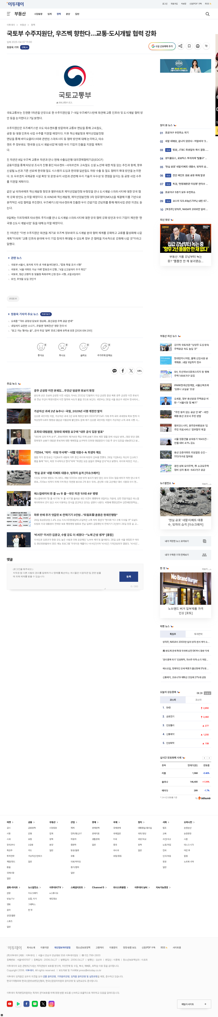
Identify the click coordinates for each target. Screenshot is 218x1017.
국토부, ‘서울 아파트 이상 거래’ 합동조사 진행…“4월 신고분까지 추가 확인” (49, 269)
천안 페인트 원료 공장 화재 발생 (185, 175)
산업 (73, 822)
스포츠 (9, 921)
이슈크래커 (32, 893)
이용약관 (45, 947)
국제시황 (10, 873)
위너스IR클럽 (119, 887)
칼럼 (186, 856)
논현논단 (187, 828)
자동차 (73, 839)
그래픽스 (32, 904)
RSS (207, 4)
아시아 (116, 850)
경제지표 (95, 833)
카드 (30, 850)
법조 (164, 828)
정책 (59, 14)
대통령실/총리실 (145, 828)
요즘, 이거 (32, 898)
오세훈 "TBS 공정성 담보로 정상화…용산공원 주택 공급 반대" (42, 321)
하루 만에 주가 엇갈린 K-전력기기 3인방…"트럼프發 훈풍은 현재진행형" (76, 515)
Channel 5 (98, 887)
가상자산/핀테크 (35, 856)
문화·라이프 (12, 887)
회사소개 (31, 947)
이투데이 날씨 (141, 887)
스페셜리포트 (77, 887)
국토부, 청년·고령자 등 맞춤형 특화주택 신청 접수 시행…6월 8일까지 (45, 274)
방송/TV (10, 898)
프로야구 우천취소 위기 (177, 132)
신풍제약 (170, 734)
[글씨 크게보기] (206, 46)
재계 (72, 828)
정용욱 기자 (13, 47)
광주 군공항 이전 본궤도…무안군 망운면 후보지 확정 (64, 390)
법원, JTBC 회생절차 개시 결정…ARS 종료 (191, 149)
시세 (9, 839)
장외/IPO (11, 844)
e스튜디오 (53, 893)
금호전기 (170, 716)
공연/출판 (11, 915)
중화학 (73, 844)
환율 (9, 867)
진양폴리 (170, 725)
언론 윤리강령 (49, 976)
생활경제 (95, 839)
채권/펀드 (11, 861)
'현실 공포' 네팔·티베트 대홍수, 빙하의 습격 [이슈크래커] (67, 473)
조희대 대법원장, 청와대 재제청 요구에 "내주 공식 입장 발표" (69, 431)
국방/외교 (142, 839)
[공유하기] (181, 46)
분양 (68, 14)
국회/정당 (142, 833)
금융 (30, 822)
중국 (115, 844)
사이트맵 (177, 947)
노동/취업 (167, 844)
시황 (9, 833)
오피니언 (188, 822)
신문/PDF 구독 (196, 4)
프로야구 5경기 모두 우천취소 (180, 192)
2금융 (30, 844)
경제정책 (95, 828)
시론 (186, 839)
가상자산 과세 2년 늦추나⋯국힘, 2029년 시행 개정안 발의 (68, 411)
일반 (77, 14)
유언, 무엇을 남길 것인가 (23, 279)
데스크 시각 (189, 844)
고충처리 (100, 947)
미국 (115, 839)
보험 (30, 839)
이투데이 (11, 24)
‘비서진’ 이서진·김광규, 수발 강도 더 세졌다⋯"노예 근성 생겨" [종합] (73, 535)
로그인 (164, 4)
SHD (168, 707)
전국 (164, 850)
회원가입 (174, 4)
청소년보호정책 (83, 947)
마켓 (9, 822)
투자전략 (198, 634)
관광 (9, 893)
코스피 (173, 699)
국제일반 (117, 833)
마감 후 (187, 850)
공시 (9, 828)
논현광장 (187, 833)
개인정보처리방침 (62, 947)
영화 (9, 904)
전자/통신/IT (76, 833)
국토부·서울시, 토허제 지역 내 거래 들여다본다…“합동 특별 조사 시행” (46, 264)
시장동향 (38, 14)
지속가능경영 (162, 887)
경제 (94, 822)
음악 (9, 910)
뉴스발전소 (33, 887)
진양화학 (170, 743)
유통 (72, 856)
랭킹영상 (53, 898)
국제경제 (117, 828)
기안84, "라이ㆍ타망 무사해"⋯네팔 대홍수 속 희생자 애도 (67, 452)
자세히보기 (46, 314)
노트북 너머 (189, 861)
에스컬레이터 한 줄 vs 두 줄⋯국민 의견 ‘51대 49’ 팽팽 (66, 493)
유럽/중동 (117, 856)
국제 (115, 822)
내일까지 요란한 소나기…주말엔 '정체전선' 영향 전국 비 (39, 325)
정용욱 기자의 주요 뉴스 (24, 314)
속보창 (183, 4)
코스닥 (198, 699)
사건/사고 (167, 839)
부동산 (20, 13)
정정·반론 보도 (129, 947)
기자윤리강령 (63, 976)
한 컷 (30, 910)
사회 (165, 822)
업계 (50, 14)
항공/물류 (75, 850)
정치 (140, 822)
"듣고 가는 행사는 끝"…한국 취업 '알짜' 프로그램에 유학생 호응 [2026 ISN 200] (51, 330)
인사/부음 (167, 856)
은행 (30, 833)
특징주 (173, 634)
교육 (164, 833)
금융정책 (32, 828)
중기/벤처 (75, 867)
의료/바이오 (76, 861)
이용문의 (113, 947)
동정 (164, 861)
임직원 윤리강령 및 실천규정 (84, 976)
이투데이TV (55, 887)
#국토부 (13, 298)
